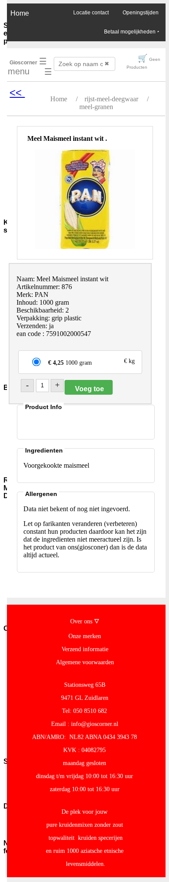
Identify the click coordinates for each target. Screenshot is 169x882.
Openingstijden (141, 13)
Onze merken (84, 636)
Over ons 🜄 (84, 621)
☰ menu (27, 66)
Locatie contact (91, 13)
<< (17, 92)
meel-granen (96, 106)
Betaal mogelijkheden (131, 32)
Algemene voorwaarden (85, 662)
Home (19, 13)
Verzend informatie (85, 649)
